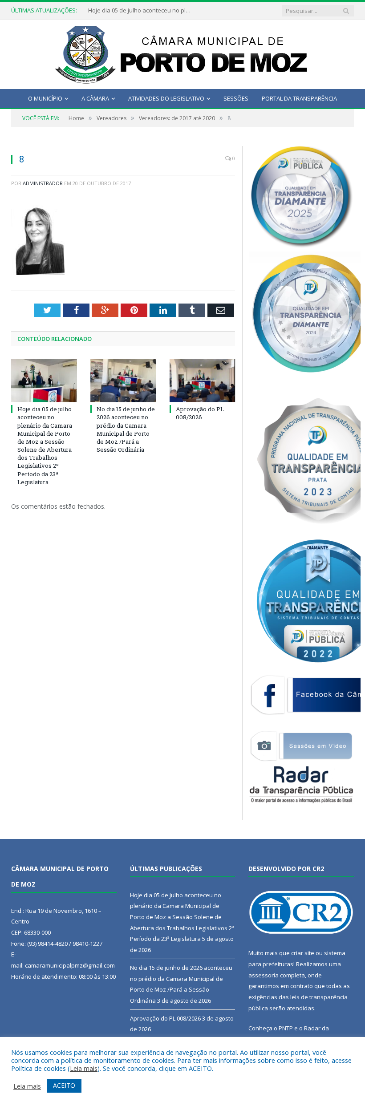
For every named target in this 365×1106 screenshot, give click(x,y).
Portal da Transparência (299, 98)
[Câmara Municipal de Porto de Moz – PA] (182, 52)
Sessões (235, 98)
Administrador (43, 183)
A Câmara (95, 98)
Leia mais (83, 1068)
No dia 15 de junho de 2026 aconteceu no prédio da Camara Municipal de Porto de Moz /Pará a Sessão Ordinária (126, 429)
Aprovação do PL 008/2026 (200, 413)
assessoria (263, 975)
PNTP (286, 1028)
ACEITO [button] (64, 1085)
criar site (302, 953)
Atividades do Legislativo (166, 98)
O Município (45, 98)
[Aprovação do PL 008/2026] (202, 380)
